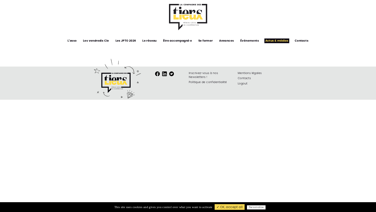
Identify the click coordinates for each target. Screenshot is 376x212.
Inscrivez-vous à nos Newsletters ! (203, 75)
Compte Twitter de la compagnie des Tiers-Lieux (171, 73)
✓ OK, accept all (230, 207)
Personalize (256, 207)
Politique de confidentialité (208, 82)
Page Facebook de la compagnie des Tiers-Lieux (157, 73)
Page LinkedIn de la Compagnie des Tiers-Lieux (164, 73)
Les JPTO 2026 (126, 40)
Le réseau (149, 40)
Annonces (226, 40)
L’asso (72, 40)
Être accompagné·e (177, 40)
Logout (242, 83)
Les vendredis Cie (96, 40)
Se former (205, 40)
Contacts (301, 40)
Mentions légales (250, 73)
